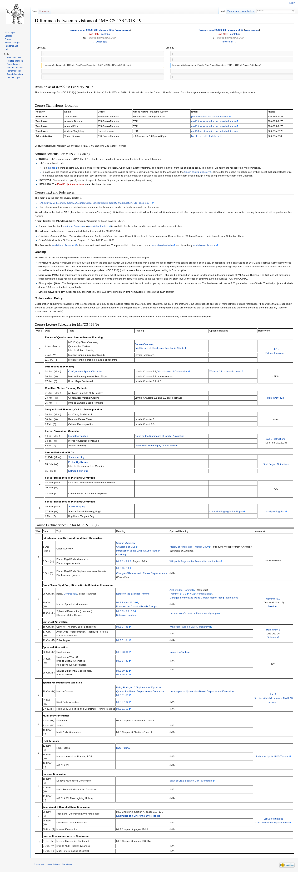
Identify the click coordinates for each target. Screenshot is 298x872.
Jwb (91, 34)
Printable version (15, 67)
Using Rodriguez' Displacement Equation (138, 687)
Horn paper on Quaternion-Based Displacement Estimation (202, 691)
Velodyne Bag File (274, 511)
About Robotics (53, 864)
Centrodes (69, 593)
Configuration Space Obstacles (85, 371)
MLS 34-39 (122, 660)
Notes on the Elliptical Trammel (133, 593)
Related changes (15, 61)
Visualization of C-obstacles (172, 371)
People (8, 39)
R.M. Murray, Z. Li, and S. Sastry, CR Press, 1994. (94, 202)
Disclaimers (67, 864)
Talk (97, 34)
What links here (14, 57)
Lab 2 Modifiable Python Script (272, 822)
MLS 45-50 (122, 674)
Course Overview (144, 344)
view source (123, 30)
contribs (105, 34)
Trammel (174, 593)
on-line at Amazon (73, 226)
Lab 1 (273, 694)
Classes (8, 36)
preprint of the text (98, 226)
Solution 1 (273, 606)
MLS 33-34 (122, 652)
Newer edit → (228, 41)
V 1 (184, 593)
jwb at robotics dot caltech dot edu (210, 116)
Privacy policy (40, 864)
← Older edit (100, 41)
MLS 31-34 (122, 640)
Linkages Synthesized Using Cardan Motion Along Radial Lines (204, 597)
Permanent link (14, 71)
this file (51, 167)
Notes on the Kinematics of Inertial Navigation (159, 436)
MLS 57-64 (122, 702)
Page (34, 11)
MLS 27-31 (122, 626)
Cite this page (13, 77)
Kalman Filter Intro (78, 470)
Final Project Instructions (70, 184)
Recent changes (12, 42)
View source (233, 11)
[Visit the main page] (15, 14)
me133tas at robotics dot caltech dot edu (213, 121)
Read (222, 11)
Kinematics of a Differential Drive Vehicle (138, 815)
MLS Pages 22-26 (126, 602)
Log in (292, 3)
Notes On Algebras (180, 652)
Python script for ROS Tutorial (272, 756)
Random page (11, 46)
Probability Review (78, 462)
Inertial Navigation (78, 436)
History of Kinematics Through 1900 (189, 546)
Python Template (274, 353)
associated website (162, 245)
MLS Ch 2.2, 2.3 (125, 611)
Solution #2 (273, 637)
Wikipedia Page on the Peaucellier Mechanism (195, 561)
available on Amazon (204, 245)
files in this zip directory (197, 171)
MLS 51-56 (122, 695)
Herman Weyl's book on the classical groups (194, 613)
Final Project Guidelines (276, 464)
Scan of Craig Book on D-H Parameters (191, 780)
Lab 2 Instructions (275, 438)
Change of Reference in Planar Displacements (141, 573)
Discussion (44, 11)
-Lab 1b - (276, 349)
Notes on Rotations (126, 615)
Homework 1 (273, 598)
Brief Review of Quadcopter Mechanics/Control (160, 348)
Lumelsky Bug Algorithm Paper (226, 511)
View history (248, 11)
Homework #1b (275, 397)
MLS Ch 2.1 (122, 561)
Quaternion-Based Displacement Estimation (140, 691)
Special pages (13, 64)
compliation (203, 593)
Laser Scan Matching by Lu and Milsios (156, 445)
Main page (10, 32)
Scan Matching (76, 457)
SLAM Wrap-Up (76, 506)
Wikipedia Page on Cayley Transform (190, 626)
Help (7, 49)
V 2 (192, 593)
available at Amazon (63, 245)
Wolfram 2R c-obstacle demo (225, 371)
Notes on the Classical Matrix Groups (136, 606)
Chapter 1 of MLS (126, 546)
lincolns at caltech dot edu (205, 136)
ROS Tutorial (123, 747)
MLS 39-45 (122, 670)
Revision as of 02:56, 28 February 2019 (91, 30)
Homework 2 (273, 629)
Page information (15, 74)
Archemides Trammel (181, 590)
